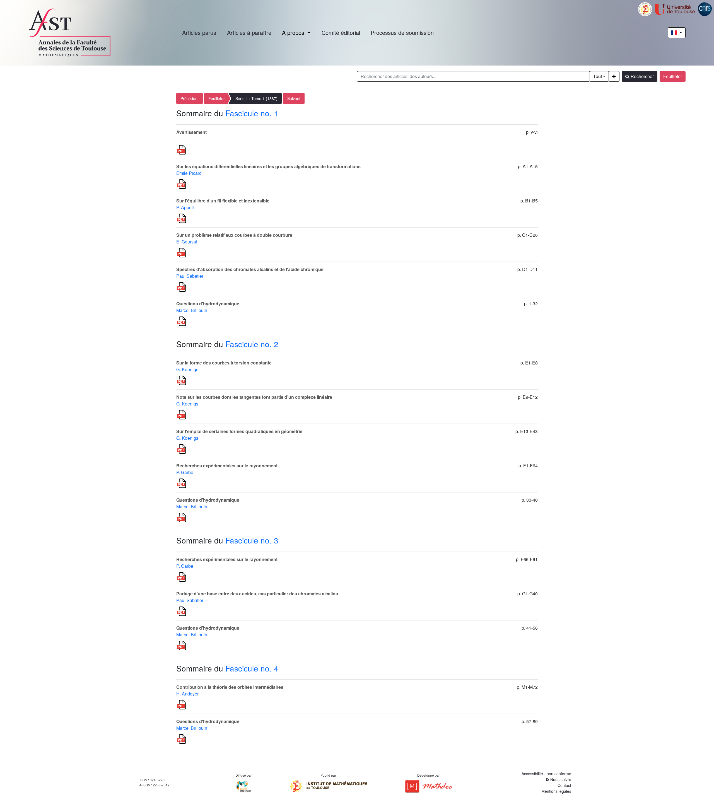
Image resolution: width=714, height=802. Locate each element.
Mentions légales (556, 791)
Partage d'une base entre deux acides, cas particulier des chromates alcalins (257, 593)
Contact (564, 785)
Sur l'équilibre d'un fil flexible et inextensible (222, 200)
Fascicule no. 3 (251, 540)
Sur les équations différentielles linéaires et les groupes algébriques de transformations (268, 166)
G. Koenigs (187, 369)
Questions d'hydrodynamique (207, 303)
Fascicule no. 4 (251, 668)
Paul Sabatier (189, 276)
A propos (294, 32)
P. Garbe (184, 472)
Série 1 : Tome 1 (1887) (256, 98)
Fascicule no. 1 (251, 113)
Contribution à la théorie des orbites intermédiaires (229, 687)
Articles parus (199, 32)
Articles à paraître (249, 32)
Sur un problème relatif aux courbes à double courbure (234, 235)
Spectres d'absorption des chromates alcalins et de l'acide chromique (250, 269)
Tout (597, 76)
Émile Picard (189, 173)
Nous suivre (560, 779)
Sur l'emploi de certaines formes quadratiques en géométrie (239, 431)
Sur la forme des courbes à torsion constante (224, 362)
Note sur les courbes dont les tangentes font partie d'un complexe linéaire (254, 397)
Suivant (293, 98)
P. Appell (185, 207)
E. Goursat (186, 241)
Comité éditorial (341, 32)
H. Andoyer (187, 693)
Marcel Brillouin (191, 310)
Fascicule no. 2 (251, 343)
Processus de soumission (402, 32)
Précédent (189, 98)
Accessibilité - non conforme (546, 773)
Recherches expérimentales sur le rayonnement (227, 465)
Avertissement (191, 132)
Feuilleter (672, 76)
